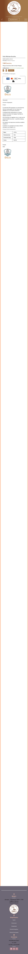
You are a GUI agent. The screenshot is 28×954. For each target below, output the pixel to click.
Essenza (14, 190)
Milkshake (9, 60)
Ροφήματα (13, 60)
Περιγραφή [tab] (5, 100)
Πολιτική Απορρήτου (14, 929)
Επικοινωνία (14, 923)
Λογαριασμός (14, 926)
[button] (9, 74)
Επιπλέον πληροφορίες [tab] (7, 102)
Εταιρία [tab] (4, 104)
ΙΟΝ (14, 304)
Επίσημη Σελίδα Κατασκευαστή (9, 129)
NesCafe (14, 796)
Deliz (14, 228)
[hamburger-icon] (25, 20)
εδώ (14, 127)
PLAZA (14, 493)
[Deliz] (7, 90)
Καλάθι (11, 70)
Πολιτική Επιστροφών (14, 932)
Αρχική (14, 919)
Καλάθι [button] (16, 201)
